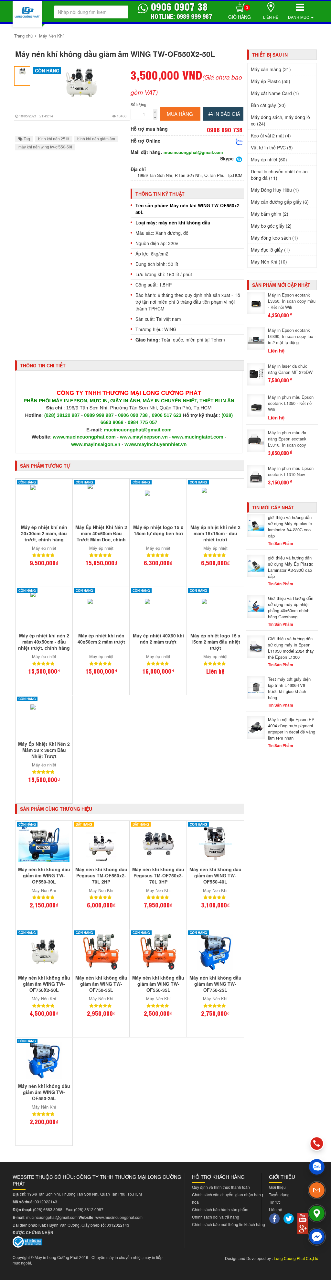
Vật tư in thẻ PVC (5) (272, 147)
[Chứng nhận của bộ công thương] (27, 1241)
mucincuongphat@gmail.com (193, 152)
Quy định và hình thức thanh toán (221, 1187)
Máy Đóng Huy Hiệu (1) (275, 190)
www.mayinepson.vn (144, 437)
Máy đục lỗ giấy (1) (270, 249)
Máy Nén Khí (51, 36)
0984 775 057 (142, 422)
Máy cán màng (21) (271, 69)
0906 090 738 (133, 415)
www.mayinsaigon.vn (95, 444)
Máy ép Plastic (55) (270, 81)
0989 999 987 (99, 415)
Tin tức (275, 1202)
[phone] (316, 1143)
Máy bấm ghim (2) (269, 214)
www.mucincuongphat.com (84, 437)
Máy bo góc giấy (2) (271, 225)
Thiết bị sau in (270, 54)
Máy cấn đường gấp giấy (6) (280, 202)
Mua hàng (180, 113)
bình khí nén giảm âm (96, 139)
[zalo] (317, 1167)
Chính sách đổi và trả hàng (215, 1217)
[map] (317, 1213)
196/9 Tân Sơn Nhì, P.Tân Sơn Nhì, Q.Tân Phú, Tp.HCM (189, 175)
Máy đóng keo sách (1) (274, 237)
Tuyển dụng (279, 1194)
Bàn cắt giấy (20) (268, 105)
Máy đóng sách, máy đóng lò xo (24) (280, 120)
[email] (317, 1190)
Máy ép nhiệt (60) (269, 159)
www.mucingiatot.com (197, 437)
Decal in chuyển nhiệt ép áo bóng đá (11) (279, 174)
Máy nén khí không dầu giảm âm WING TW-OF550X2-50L (115, 54)
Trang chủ (23, 36)
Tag (26, 139)
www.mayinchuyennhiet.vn (156, 444)
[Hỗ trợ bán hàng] (239, 141)
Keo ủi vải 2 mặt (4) (271, 135)
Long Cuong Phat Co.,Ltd (296, 1258)
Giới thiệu (277, 1187)
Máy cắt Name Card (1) (275, 93)
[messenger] (317, 1237)
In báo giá (226, 113)
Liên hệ (270, 17)
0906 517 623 (166, 415)
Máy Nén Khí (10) (269, 261)
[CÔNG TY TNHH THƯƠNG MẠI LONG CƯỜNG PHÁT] (27, 14)
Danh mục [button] (299, 17)
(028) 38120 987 (62, 415)
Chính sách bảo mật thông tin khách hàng (228, 1224)
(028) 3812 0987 (88, 1209)
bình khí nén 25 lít (53, 139)
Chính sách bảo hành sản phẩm (220, 1209)
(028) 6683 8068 (47, 1209)
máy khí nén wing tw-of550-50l (45, 147)
